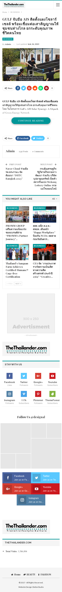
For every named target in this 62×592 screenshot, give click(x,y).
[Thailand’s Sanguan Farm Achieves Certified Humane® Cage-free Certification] (17, 252)
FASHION (46, 574)
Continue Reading (31, 120)
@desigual (38, 417)
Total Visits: (12, 551)
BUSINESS (7, 39)
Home (17, 574)
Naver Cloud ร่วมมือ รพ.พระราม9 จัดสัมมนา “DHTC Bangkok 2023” (17, 173)
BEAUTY (31, 574)
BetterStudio (38, 587)
